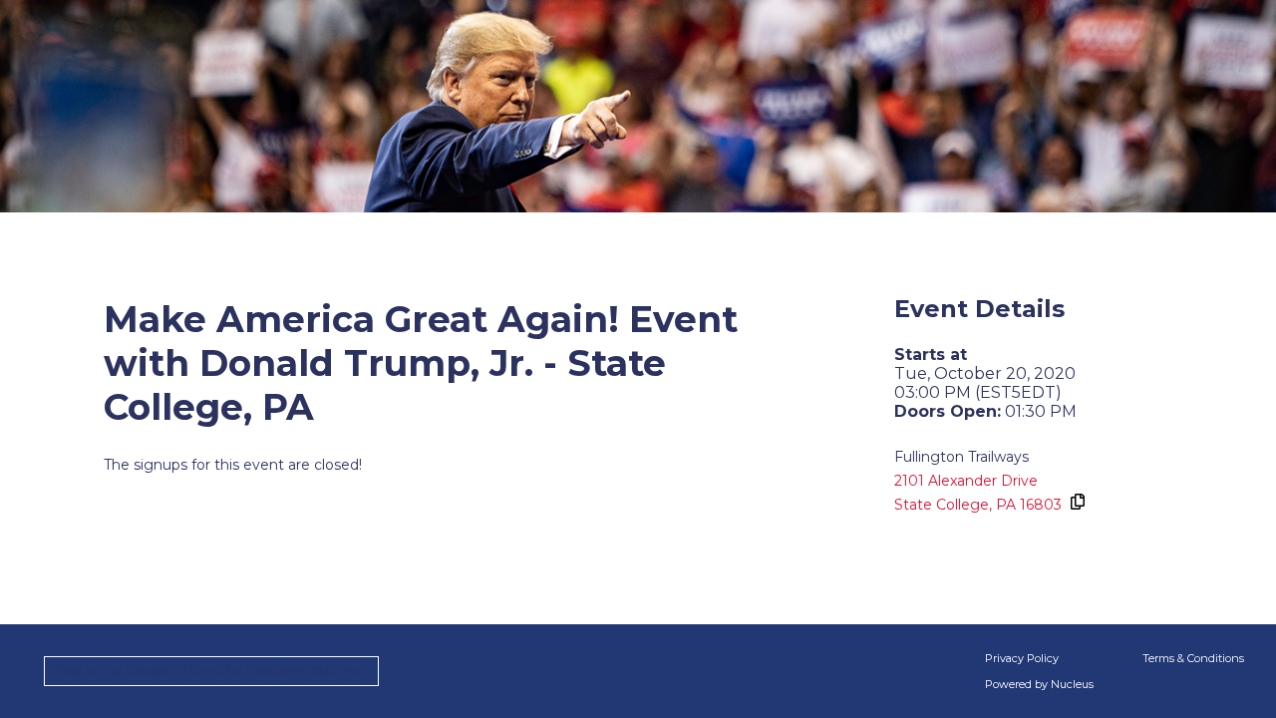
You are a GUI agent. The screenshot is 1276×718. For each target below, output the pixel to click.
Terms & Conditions (1193, 658)
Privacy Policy (1022, 658)
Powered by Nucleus (1039, 684)
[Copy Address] (1077, 502)
